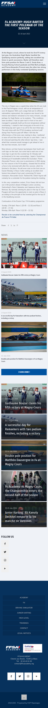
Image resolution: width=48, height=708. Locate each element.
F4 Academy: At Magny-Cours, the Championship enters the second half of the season (23, 491)
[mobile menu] (44, 4)
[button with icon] (5, 543)
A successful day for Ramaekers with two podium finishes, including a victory (23, 429)
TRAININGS (24, 623)
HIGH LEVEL (24, 618)
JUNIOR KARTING (24, 613)
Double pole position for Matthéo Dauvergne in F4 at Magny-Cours (23, 460)
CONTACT (24, 628)
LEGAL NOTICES (24, 633)
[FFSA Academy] (7, 4)
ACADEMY (24, 598)
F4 (24, 603)
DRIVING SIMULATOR (24, 608)
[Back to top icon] (24, 697)
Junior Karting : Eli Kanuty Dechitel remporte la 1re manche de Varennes (21, 517)
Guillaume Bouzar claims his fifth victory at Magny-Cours (20, 275)
